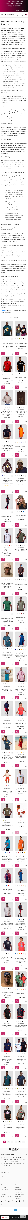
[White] (21, 373)
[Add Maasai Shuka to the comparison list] (26, 833)
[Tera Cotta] (21, 338)
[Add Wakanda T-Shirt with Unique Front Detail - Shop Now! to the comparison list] (26, 1068)
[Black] (9, 338)
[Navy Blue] (21, 407)
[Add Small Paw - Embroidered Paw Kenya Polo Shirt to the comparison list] (26, 560)
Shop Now (4, 310)
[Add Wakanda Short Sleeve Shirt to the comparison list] (12, 1034)
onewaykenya (12, 1212)
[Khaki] (19, 475)
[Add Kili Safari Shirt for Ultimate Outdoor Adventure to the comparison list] (26, 629)
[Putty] (19, 683)
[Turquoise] (3, 683)
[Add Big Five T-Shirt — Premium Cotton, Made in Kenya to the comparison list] (12, 388)
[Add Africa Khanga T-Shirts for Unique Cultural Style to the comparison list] (26, 800)
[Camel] (5, 407)
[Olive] (6, 338)
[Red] (9, 545)
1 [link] (4, 1142)
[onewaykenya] (14, 1150)
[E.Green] (5, 648)
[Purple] (9, 852)
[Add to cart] (3, 353)
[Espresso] (6, 374)
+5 (25, 580)
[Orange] (21, 649)
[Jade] (7, 407)
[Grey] (4, 338)
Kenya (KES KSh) (20, 10)
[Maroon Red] (17, 919)
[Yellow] (15, 989)
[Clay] (4, 374)
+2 (12, 339)
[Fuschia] (23, 953)
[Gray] (23, 613)
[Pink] (23, 683)
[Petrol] (2, 338)
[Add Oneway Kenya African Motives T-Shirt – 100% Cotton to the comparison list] (12, 833)
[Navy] (2, 475)
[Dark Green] (15, 475)
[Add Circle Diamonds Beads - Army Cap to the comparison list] (26, 526)
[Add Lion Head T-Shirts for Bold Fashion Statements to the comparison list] (26, 1102)
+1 (12, 374)
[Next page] (23, 1142)
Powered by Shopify (18, 1212)
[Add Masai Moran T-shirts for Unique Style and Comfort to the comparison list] (12, 1102)
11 (19, 1142)
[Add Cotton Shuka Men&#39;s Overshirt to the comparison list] (12, 900)
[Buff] (19, 613)
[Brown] (21, 613)
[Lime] (11, 683)
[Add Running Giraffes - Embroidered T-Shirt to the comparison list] (26, 1002)
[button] (2, 15)
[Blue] (23, 511)
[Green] (22, 718)
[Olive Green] (23, 475)
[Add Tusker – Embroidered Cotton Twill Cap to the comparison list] (26, 492)
